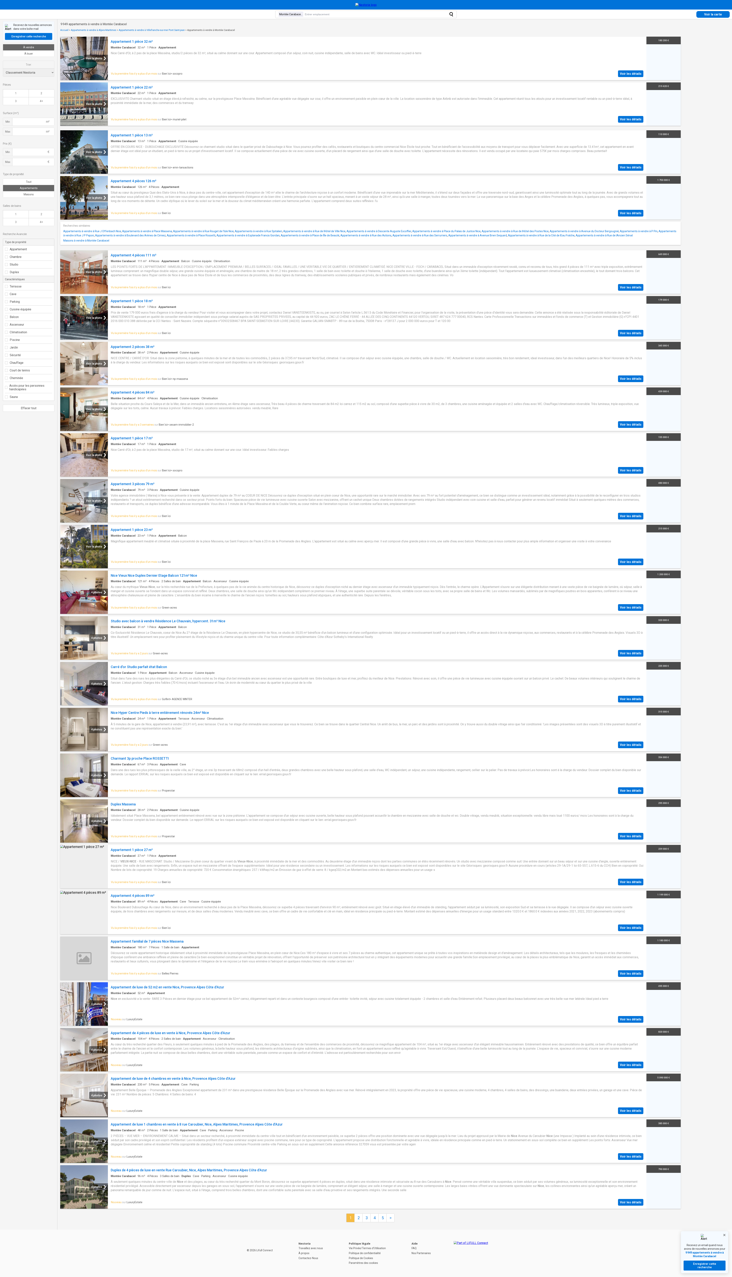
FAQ (414, 1248)
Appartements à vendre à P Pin (638, 231)
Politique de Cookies (361, 1258)
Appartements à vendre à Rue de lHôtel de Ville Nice (314, 231)
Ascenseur (17, 324)
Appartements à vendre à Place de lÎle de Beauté (310, 235)
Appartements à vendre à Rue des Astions (365, 235)
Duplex (14, 272)
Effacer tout (28, 408)
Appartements (29, 188)
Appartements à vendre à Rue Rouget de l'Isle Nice (203, 231)
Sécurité (15, 355)
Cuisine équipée (20, 309)
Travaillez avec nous (311, 1248)
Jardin (14, 347)
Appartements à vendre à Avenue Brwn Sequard (477, 235)
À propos (304, 1253)
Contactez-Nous (308, 1258)
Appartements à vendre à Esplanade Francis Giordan (248, 235)
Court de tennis (20, 370)
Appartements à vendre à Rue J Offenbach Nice (92, 231)
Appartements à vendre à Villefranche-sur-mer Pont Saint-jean (152, 30)
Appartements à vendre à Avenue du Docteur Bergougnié (584, 231)
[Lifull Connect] (471, 1253)
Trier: (29, 64)
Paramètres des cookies (363, 1262)
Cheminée (16, 378)
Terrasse (16, 286)
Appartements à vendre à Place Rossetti (191, 235)
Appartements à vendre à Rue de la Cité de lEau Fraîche (541, 235)
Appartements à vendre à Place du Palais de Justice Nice (446, 231)
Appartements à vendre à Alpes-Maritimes (93, 30)
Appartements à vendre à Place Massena (147, 231)
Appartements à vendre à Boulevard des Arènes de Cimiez (130, 235)
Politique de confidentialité (365, 1253)
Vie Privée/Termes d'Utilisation (367, 1248)
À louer (28, 53)
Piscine (15, 340)
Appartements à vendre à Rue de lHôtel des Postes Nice (515, 231)
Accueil (64, 30)
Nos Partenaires (421, 1253)
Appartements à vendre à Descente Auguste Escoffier (379, 231)
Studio (14, 264)
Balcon (14, 317)
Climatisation (18, 332)
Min (8, 121)
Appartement (18, 249)
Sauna (14, 397)
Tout (28, 181)
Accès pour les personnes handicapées (26, 387)
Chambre (16, 257)
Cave (13, 294)
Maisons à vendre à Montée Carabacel (86, 240)
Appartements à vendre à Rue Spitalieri (258, 231)
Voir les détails (630, 74)
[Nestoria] (366, 5)
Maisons (29, 194)
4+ (41, 101)
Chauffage (16, 363)
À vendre (28, 47)
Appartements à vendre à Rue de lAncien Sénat (604, 235)
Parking (15, 302)
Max (7, 131)
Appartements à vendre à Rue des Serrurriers (419, 235)
